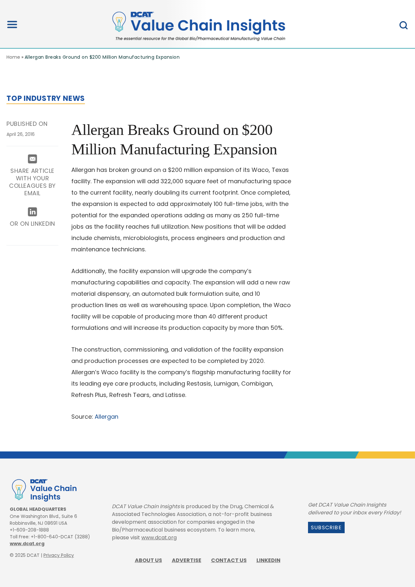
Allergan (106, 417)
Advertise (186, 560)
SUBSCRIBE (326, 527)
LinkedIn (268, 560)
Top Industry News (45, 98)
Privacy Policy (58, 555)
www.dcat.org (27, 543)
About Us (148, 560)
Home (13, 57)
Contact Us (229, 560)
